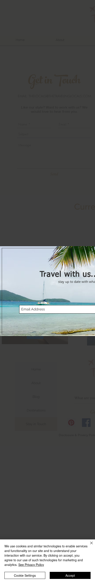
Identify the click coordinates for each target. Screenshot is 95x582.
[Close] (89, 545)
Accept (70, 575)
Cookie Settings (25, 575)
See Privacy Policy (31, 564)
